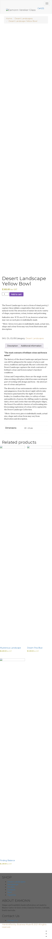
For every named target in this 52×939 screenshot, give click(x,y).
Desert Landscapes (24, 18)
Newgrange (12, 884)
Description (12, 346)
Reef (9, 892)
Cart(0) (41, 8)
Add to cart (16, 294)
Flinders (11, 887)
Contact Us (12, 920)
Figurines (11, 895)
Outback (11, 889)
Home (9, 18)
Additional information (31, 346)
